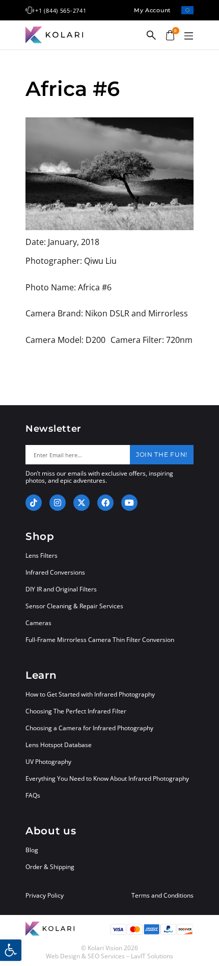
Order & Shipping (49, 866)
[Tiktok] (33, 502)
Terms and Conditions (162, 895)
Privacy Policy (44, 895)
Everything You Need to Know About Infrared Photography (107, 778)
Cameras (38, 622)
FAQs (32, 795)
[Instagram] (57, 502)
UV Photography (48, 761)
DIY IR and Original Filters (61, 589)
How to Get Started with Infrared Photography (90, 694)
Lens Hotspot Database (58, 744)
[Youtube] (129, 502)
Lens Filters (41, 555)
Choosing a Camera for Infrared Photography (89, 728)
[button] (188, 36)
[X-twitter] (81, 502)
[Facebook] (105, 502)
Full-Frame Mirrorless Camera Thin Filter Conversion (99, 639)
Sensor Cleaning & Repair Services (74, 606)
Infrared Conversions (55, 572)
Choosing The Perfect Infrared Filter (75, 711)
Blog (31, 850)
